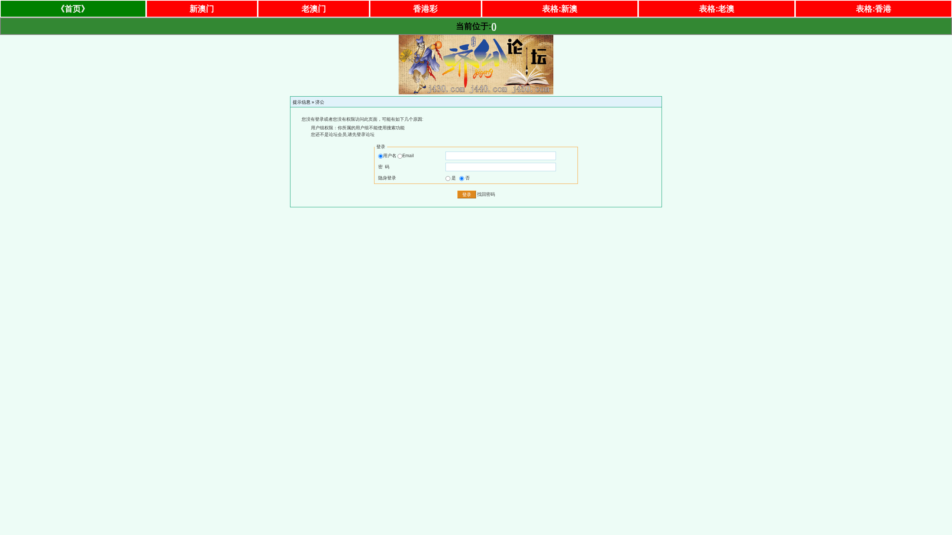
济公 (319, 102)
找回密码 (486, 194)
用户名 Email (398, 155)
